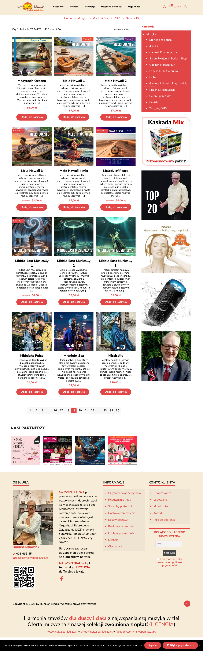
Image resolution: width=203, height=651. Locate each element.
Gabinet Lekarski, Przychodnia (168, 83)
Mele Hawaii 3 (32, 171)
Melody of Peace (115, 171)
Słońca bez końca (160, 40)
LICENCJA (162, 624)
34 (111, 410)
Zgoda (153, 645)
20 (80, 410)
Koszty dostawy (118, 520)
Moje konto (161, 506)
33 (105, 410)
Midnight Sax (74, 355)
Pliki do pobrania (164, 520)
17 (61, 410)
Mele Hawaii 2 (116, 81)
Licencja (113, 540)
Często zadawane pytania (124, 493)
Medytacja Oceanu (32, 81)
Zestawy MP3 (158, 108)
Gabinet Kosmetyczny (163, 52)
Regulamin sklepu (119, 500)
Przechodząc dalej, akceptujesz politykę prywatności (169, 562)
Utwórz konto (162, 493)
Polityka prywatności (121, 533)
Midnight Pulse (32, 355)
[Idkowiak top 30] (166, 195)
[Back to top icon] (187, 603)
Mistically (115, 355)
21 (86, 410)
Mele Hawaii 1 (74, 81)
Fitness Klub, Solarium (163, 71)
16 (55, 410)
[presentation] (7, 450)
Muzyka (82, 18)
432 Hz (153, 46)
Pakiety (154, 102)
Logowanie (160, 500)
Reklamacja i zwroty (121, 526)
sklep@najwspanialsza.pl (32, 558)
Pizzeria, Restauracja (162, 90)
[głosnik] (166, 302)
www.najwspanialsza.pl (62, 632)
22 (92, 410)
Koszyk (158, 513)
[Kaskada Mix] (166, 141)
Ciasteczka (115, 546)
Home (68, 18)
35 (117, 410)
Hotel (152, 77)
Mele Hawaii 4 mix (74, 171)
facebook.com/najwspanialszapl (136, 632)
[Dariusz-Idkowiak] (166, 356)
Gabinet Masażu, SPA (106, 18)
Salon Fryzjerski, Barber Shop (168, 58)
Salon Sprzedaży (160, 96)
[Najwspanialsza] (30, 6)
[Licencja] (166, 248)
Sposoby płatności (120, 506)
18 (67, 410)
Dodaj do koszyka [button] (32, 117)
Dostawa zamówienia (121, 513)
